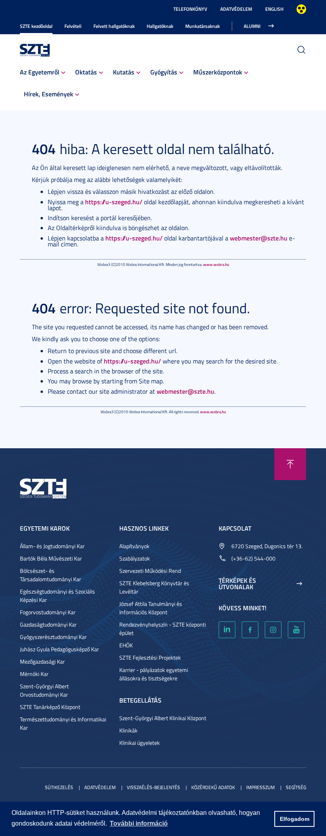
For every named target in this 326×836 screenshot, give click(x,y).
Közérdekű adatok (213, 787)
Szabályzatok (134, 558)
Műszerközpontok (217, 71)
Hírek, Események (48, 93)
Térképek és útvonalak (237, 583)
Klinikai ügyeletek (139, 742)
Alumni (252, 26)
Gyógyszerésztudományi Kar (53, 637)
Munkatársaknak (202, 26)
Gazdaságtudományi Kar (48, 624)
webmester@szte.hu (258, 237)
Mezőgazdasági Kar (42, 661)
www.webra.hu (216, 264)
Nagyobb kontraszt (301, 9)
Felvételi (73, 26)
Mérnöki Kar (34, 674)
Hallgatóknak (160, 26)
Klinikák (128, 730)
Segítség (296, 787)
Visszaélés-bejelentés (153, 787)
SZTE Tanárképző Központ (50, 707)
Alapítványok (134, 546)
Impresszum (260, 787)
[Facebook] (250, 629)
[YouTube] (296, 629)
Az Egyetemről (39, 71)
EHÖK (126, 645)
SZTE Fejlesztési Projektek (150, 657)
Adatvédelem (236, 9)
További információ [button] (139, 823)
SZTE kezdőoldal (36, 26)
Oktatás (86, 71)
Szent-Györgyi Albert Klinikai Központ (162, 718)
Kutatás (123, 71)
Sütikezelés (59, 787)
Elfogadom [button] (294, 819)
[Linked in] (227, 629)
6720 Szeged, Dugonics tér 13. (267, 546)
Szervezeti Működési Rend (150, 570)
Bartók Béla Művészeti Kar (51, 558)
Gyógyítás (163, 71)
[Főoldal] (35, 49)
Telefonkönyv (190, 9)
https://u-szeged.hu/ (113, 201)
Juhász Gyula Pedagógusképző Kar (59, 649)
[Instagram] (273, 629)
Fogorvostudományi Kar (48, 612)
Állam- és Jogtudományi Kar (52, 546)
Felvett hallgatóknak (114, 26)
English (274, 9)
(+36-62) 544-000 (253, 558)
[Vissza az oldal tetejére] (290, 464)
